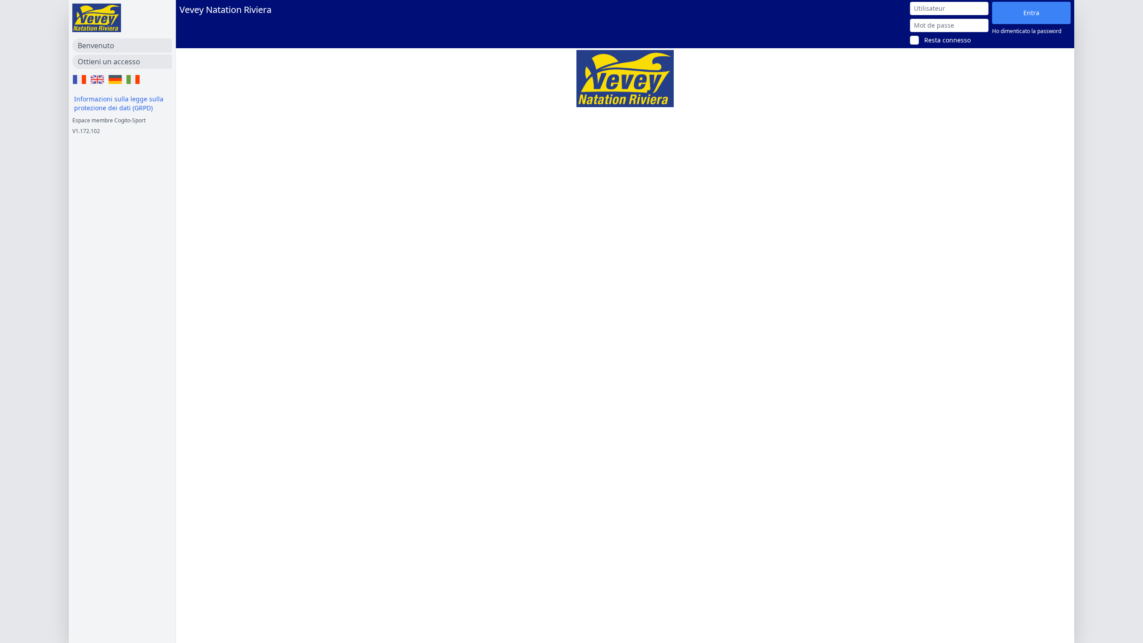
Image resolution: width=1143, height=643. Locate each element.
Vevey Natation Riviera (225, 10)
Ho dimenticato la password (1026, 31)
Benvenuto (96, 45)
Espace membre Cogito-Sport (109, 120)
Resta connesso (947, 40)
